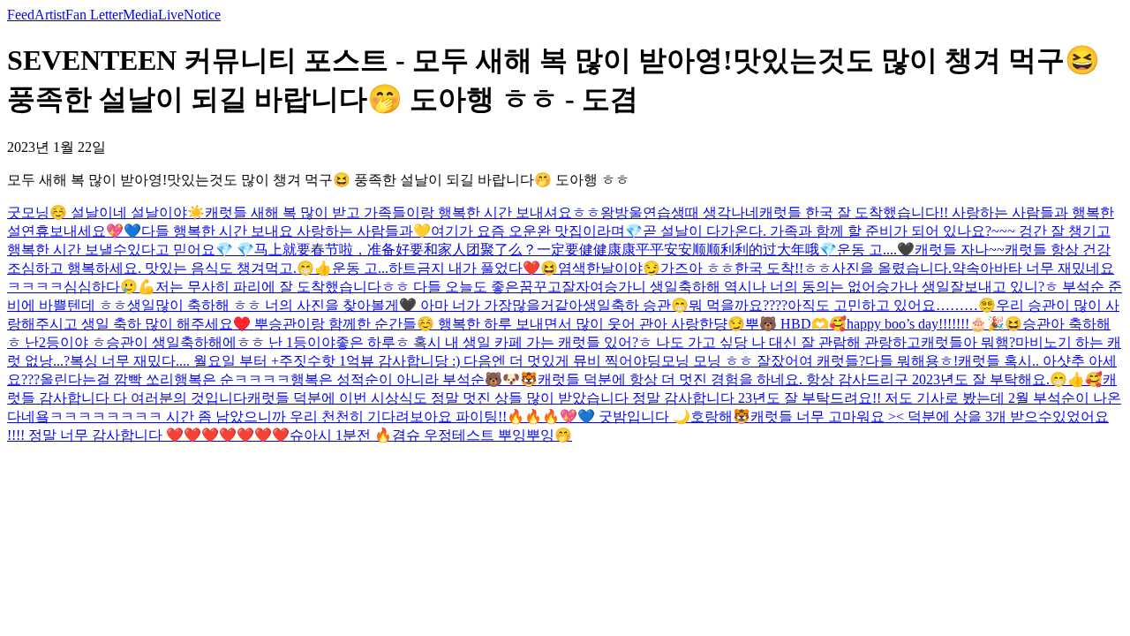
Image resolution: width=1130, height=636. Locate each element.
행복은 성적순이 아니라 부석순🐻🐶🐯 (414, 379)
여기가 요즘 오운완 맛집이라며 (528, 230)
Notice (202, 14)
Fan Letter (94, 14)
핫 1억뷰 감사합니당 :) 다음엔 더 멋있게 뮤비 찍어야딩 (491, 360)
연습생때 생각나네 (701, 212)
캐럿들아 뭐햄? (968, 342)
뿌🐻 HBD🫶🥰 (796, 323)
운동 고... (360, 268)
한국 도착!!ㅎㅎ (783, 268)
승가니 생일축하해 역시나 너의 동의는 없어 (740, 286)
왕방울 (621, 212)
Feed (20, 14)
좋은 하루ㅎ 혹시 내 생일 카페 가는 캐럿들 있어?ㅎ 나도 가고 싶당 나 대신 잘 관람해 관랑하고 (628, 342)
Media (140, 14)
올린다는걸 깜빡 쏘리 (107, 379)
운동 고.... (867, 249)
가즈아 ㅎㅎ (697, 268)
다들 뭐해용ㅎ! (911, 360)
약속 (966, 268)
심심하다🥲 (101, 286)
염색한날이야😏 (609, 268)
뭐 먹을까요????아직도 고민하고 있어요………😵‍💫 (842, 305)
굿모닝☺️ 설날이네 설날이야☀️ (106, 212)
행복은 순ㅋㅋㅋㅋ (232, 379)
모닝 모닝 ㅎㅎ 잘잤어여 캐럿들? (763, 360)
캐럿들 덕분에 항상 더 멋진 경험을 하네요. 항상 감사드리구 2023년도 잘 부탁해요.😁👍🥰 (820, 379)
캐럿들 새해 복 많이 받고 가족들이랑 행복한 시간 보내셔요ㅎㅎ (402, 212)
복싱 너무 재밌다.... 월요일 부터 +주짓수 (195, 360)
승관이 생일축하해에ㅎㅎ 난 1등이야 (220, 342)
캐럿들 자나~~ (960, 249)
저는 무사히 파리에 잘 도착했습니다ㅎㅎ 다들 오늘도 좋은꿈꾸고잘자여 (379, 286)
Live (171, 14)
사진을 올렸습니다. (892, 268)
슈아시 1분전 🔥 (341, 435)
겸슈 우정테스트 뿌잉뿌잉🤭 (482, 435)
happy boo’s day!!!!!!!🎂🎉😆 (934, 323)
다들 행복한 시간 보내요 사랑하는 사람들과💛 (286, 230)
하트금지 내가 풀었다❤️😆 (473, 268)
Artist (49, 14)
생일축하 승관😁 (636, 305)
